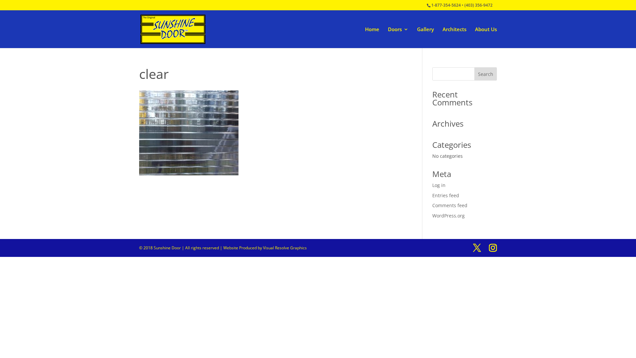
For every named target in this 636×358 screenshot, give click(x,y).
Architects (454, 29)
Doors (395, 29)
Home (372, 29)
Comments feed (449, 205)
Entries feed (445, 195)
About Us (486, 29)
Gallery (425, 29)
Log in (439, 185)
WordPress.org (448, 215)
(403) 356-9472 (478, 5)
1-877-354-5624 (446, 5)
